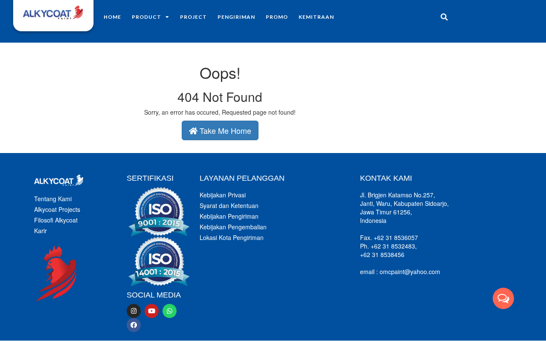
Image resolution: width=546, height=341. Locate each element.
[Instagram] (134, 311)
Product (146, 17)
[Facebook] (134, 325)
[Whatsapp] (170, 311)
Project (193, 17)
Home (112, 17)
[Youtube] (152, 311)
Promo (277, 17)
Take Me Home (224, 130)
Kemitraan (316, 17)
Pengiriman (236, 17)
